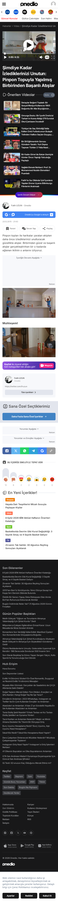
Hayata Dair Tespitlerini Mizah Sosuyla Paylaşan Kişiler (25, 506)
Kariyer (30, 804)
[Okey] (24, 12)
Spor (9, 527)
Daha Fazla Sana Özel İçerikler (27, 416)
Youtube (41, 776)
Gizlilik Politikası (9, 812)
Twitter (7, 776)
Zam (30, 776)
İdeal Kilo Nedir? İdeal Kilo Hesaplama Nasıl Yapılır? (26, 733)
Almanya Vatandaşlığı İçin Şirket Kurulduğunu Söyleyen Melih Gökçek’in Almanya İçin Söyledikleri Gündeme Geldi (28, 642)
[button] (47, 57)
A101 (32, 782)
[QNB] (42, 12)
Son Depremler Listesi (12, 673)
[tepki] (5, 479)
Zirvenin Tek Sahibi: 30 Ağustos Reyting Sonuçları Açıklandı (26, 547)
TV (8, 540)
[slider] (29, 53)
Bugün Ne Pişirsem (28, 787)
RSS (29, 819)
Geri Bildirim (8, 808)
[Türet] (50, 12)
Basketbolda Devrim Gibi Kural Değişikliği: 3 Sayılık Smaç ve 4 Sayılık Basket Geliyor (28, 533)
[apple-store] (10, 846)
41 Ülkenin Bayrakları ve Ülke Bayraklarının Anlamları (27, 751)
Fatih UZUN (21, 205)
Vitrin (9, 513)
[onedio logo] (27, 864)
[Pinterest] (31, 832)
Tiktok (42, 782)
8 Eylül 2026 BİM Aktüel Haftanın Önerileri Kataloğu (27, 519)
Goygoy (10, 499)
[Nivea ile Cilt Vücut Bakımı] (7, 12)
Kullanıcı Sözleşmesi (37, 808)
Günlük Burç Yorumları (14, 782)
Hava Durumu (8, 668)
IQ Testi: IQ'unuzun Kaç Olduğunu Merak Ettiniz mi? (26, 763)
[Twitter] (18, 832)
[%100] (33, 12)
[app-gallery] (45, 846)
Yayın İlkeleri (33, 812)
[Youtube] (24, 832)
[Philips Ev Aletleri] (16, 12)
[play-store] (28, 846)
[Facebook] (11, 832)
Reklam (5, 819)
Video (16, 26)
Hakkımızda (7, 804)
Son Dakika (9, 787)
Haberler (6, 26)
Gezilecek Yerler (11, 793)
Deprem (19, 776)
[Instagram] (5, 832)
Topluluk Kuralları (10, 815)
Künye (30, 815)
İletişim (5, 823)
